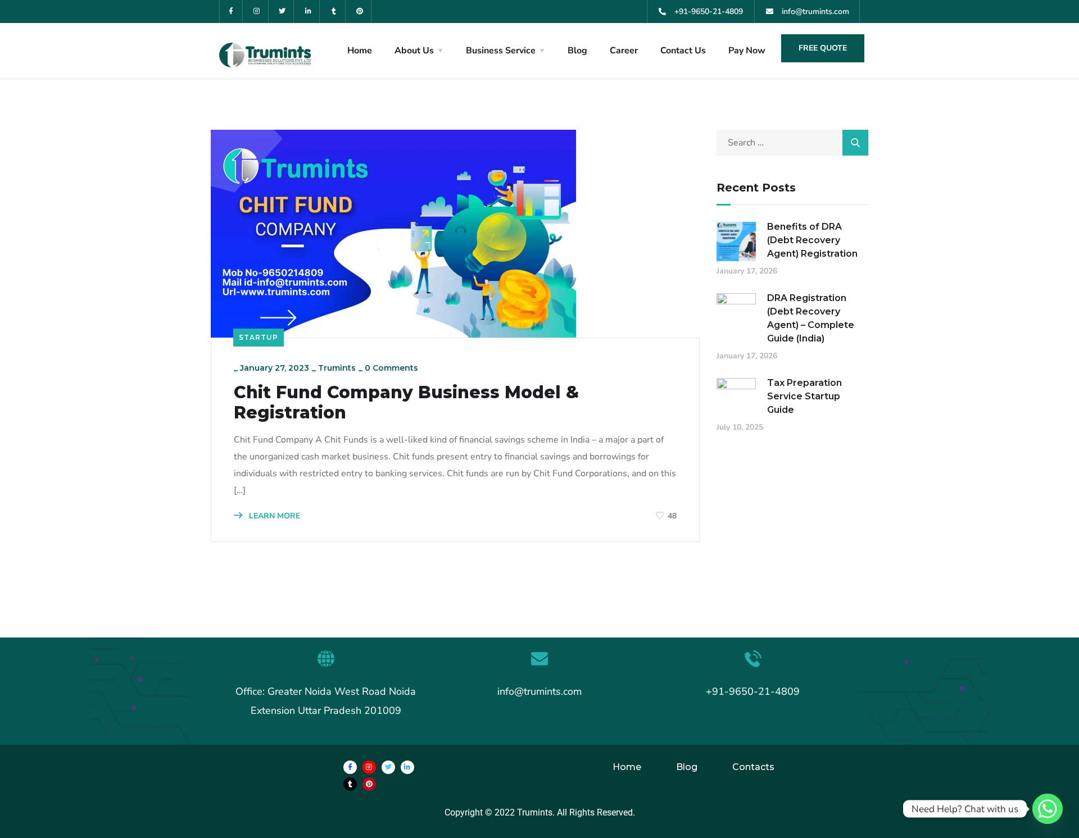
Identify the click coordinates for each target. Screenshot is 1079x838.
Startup (258, 337)
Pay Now (746, 50)
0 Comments (391, 368)
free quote (823, 48)
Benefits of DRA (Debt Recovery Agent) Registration (812, 240)
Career (624, 50)
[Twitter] (282, 11)
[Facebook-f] (231, 11)
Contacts (753, 767)
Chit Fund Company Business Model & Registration (406, 402)
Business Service (501, 50)
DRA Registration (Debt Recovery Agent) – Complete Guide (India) (810, 318)
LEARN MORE (273, 516)
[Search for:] (792, 142)
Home (359, 50)
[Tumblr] (334, 11)
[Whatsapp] (1047, 809)
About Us (414, 50)
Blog (577, 50)
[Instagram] (257, 11)
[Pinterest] (359, 11)
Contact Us (683, 50)
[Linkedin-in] (308, 11)
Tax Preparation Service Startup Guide (804, 396)
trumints (337, 368)
